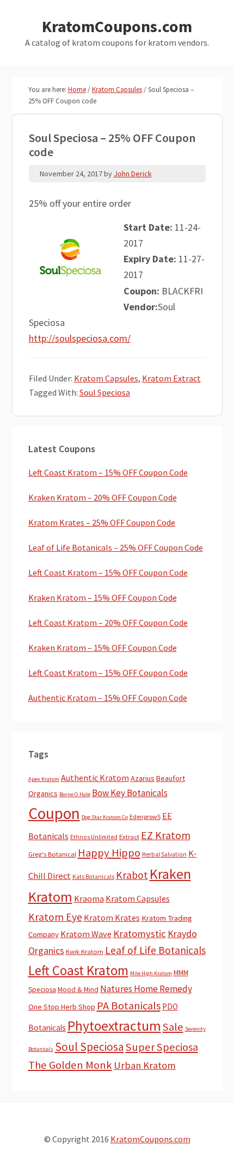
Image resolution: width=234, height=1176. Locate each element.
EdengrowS (145, 816)
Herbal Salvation (164, 854)
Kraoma (89, 898)
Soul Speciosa (104, 392)
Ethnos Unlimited (94, 837)
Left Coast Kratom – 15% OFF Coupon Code (108, 472)
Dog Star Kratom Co (105, 817)
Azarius (143, 778)
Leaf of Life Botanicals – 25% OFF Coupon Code (115, 547)
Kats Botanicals (93, 877)
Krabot (132, 875)
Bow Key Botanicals (130, 793)
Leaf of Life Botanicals (155, 950)
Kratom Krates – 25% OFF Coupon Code (101, 522)
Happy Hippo (109, 853)
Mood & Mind (78, 989)
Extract (129, 837)
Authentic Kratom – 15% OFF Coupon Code (107, 697)
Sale (173, 1027)
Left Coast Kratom (78, 970)
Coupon (54, 813)
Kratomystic (139, 933)
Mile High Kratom (151, 973)
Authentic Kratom (95, 777)
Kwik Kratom (84, 951)
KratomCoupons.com (117, 26)
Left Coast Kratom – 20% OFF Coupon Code (108, 622)
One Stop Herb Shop (61, 1007)
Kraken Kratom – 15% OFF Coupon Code (102, 597)
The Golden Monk (70, 1065)
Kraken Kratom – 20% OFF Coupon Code (102, 497)
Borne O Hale (74, 794)
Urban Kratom (145, 1065)
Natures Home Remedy (146, 989)
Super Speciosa (162, 1047)
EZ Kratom (165, 835)
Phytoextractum (114, 1026)
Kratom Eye (55, 916)
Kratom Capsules (106, 378)
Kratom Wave (86, 933)
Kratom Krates (112, 917)
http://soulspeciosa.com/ (80, 338)
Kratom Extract (171, 378)
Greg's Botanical (52, 854)
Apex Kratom (43, 779)
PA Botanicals (129, 1006)
